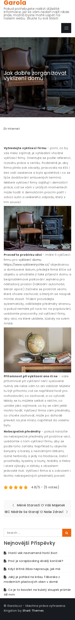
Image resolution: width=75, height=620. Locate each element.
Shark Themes (33, 611)
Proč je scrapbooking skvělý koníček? (35, 561)
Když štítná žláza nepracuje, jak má (34, 569)
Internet (14, 129)
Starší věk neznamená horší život (32, 553)
